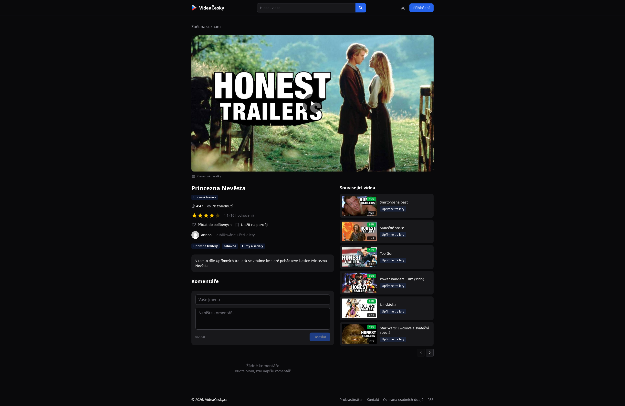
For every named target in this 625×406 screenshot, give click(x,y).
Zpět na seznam (206, 26)
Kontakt (373, 399)
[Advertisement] (164, 89)
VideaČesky (211, 8)
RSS (430, 399)
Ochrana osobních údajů (403, 399)
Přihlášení (421, 7)
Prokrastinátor (351, 399)
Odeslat (319, 337)
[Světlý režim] (403, 8)
